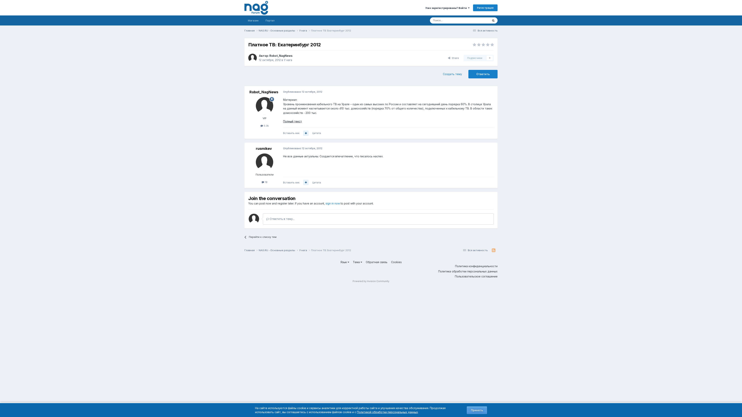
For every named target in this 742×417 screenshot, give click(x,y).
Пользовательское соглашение (476, 276)
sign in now (333, 203)
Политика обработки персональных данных (468, 271)
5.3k (266, 125)
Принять (477, 410)
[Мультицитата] (306, 133)
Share (454, 57)
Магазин (253, 20)
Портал (270, 20)
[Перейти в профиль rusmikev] (264, 162)
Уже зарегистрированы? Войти (446, 7)
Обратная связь (376, 262)
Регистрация (485, 7)
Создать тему (452, 74)
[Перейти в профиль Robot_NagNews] (252, 58)
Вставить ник (291, 133)
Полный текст (292, 121)
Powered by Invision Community (371, 281)
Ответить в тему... (281, 218)
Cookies (396, 262)
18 (265, 182)
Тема (357, 262)
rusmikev (264, 149)
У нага (288, 60)
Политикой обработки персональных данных (387, 412)
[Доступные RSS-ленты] (494, 250)
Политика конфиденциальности (476, 266)
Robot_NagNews (281, 55)
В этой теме (477, 20)
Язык (344, 262)
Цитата (316, 133)
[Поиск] (493, 20)
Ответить (483, 74)
